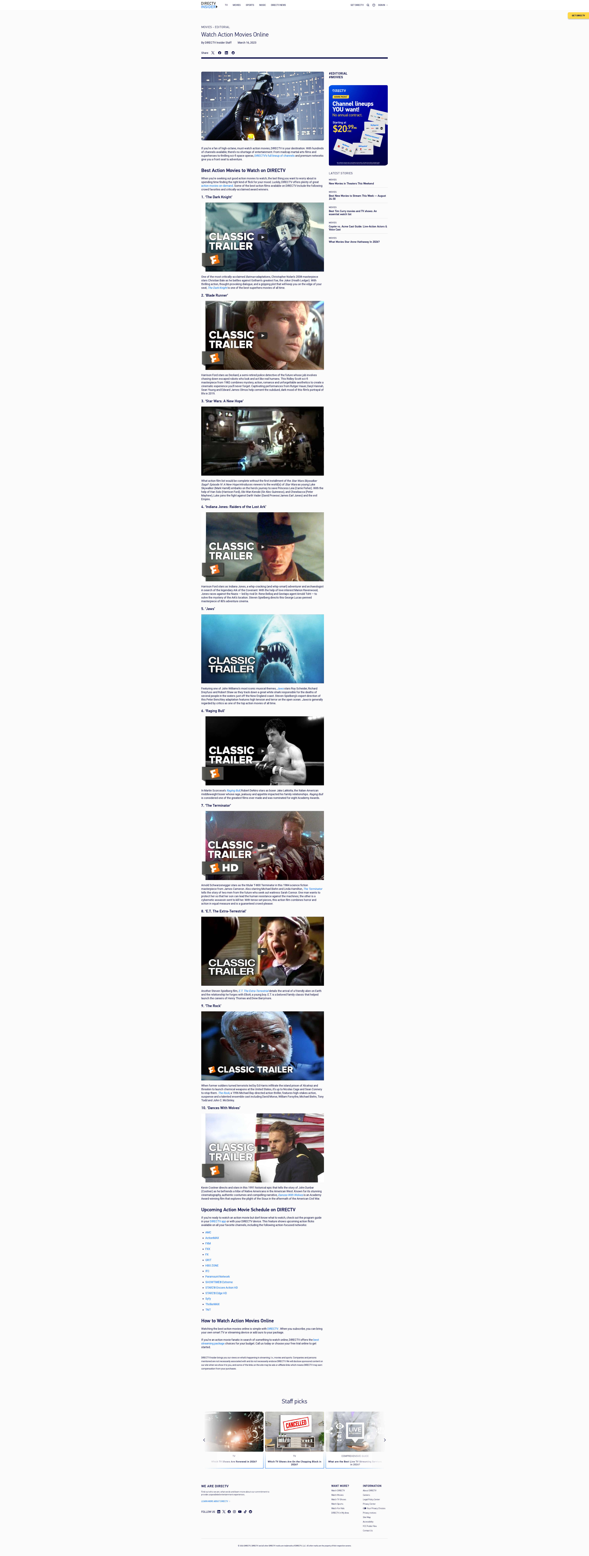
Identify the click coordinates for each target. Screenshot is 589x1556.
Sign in (381, 5)
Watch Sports (337, 1504)
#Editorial (338, 73)
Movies (237, 5)
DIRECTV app (218, 1221)
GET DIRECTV (578, 15)
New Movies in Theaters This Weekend (351, 183)
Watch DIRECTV (338, 1491)
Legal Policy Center (371, 1499)
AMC (208, 1232)
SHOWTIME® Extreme (219, 1282)
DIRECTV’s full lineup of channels (274, 155)
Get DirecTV (357, 5)
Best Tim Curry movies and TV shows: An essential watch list (353, 212)
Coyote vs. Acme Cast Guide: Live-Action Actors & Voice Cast (358, 228)
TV (226, 5)
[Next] (382, 1440)
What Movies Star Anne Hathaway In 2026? (354, 242)
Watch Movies (337, 1495)
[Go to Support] (374, 5)
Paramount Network (217, 1276)
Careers (366, 1495)
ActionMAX (212, 1237)
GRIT (208, 1260)
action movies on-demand (217, 185)
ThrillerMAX (212, 1304)
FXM (208, 1243)
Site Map (367, 1517)
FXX (207, 1249)
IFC (207, 1271)
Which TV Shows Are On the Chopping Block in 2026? (294, 1463)
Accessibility (368, 1522)
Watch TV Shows (338, 1499)
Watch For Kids (337, 1508)
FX (206, 1254)
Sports (250, 5)
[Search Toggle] (368, 5)
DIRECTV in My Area (340, 1513)
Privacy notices (369, 1513)
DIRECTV (273, 1328)
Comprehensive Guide (355, 1456)
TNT (208, 1309)
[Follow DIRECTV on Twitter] (223, 1511)
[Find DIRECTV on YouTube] (240, 1511)
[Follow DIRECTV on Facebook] (229, 1511)
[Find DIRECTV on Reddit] (250, 1511)
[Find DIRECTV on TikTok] (245, 1511)
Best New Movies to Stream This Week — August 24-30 (357, 197)
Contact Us (368, 1531)
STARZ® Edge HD (216, 1293)
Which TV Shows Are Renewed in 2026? (234, 1461)
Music (262, 5)
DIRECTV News (278, 5)
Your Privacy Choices (376, 1508)
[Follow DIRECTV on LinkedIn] (218, 1511)
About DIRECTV (369, 1491)
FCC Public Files (370, 1526)
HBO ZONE (212, 1265)
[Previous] (207, 1440)
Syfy (208, 1298)
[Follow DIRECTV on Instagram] (234, 1511)
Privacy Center (369, 1504)
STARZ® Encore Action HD (221, 1287)
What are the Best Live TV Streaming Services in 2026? (355, 1463)
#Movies (336, 77)
